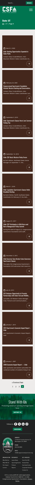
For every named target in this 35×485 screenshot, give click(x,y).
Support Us (17, 412)
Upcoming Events (16, 462)
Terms (17, 481)
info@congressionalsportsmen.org (24, 452)
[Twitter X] (19, 424)
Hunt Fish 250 (25, 460)
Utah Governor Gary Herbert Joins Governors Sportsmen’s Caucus (17, 260)
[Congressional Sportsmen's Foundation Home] (9, 10)
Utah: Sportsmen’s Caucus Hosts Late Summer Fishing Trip (17, 121)
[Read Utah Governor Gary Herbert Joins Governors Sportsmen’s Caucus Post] (29, 271)
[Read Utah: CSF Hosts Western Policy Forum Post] (29, 167)
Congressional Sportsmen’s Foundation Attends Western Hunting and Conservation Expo (16, 88)
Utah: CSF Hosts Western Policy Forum (15, 157)
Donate (29, 3)
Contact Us (25, 470)
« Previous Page (17, 382)
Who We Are (6, 460)
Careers (5, 467)
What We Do (6, 462)
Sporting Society (26, 465)
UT (6, 24)
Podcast (14, 465)
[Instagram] (26, 424)
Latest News (15, 460)
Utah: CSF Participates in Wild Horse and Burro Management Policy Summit (15, 225)
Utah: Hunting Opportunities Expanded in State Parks (15, 52)
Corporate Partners (27, 467)
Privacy (30, 479)
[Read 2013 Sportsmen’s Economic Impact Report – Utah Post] (29, 340)
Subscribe (17, 429)
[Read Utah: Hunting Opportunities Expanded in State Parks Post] (29, 63)
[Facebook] (15, 424)
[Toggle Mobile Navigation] (31, 10)
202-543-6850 (18, 447)
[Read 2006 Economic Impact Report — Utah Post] (29, 374)
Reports (14, 467)
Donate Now (25, 462)
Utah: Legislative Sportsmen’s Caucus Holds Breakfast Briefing (16, 191)
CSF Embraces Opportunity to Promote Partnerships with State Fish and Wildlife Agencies (15, 295)
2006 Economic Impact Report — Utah (15, 364)
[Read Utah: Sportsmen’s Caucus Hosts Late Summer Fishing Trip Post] (29, 132)
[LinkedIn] (23, 424)
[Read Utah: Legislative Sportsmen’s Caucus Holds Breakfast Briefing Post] (29, 201)
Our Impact (5, 465)
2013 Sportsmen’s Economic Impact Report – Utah (17, 329)
